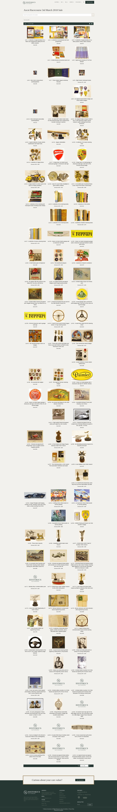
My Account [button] (78, 2)
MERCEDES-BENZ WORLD (64, 803)
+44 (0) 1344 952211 (46, 801)
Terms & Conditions (64, 808)
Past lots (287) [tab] (26, 19)
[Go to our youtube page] (30, 804)
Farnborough (62, 797)
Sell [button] (66, 2)
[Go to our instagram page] (32, 804)
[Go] (93, 15)
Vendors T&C (44, 805)
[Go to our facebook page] (25, 804)
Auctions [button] (57, 2)
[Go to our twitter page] (27, 804)
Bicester (61, 794)
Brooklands (62, 795)
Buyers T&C (44, 803)
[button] (83, 2)
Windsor (61, 801)
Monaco (61, 799)
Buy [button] (62, 2)
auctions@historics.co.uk (46, 798)
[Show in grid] (92, 24)
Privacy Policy (71, 808)
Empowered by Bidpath (58, 810)
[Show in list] (90, 24)
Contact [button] (71, 2)
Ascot (60, 792)
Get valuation (90, 2)
